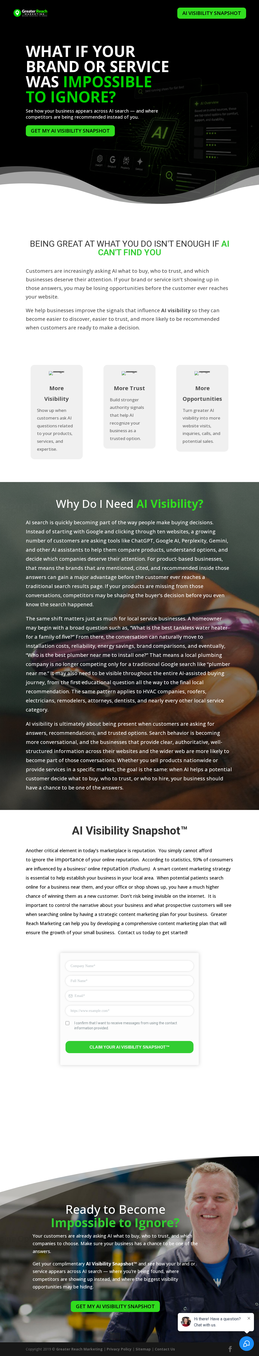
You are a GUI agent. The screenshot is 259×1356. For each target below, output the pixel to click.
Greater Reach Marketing (79, 1349)
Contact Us (165, 1349)
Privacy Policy (119, 1349)
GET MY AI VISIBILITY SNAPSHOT (70, 130)
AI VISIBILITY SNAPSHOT (211, 13)
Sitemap (143, 1349)
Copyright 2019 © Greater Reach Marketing (100, 13)
